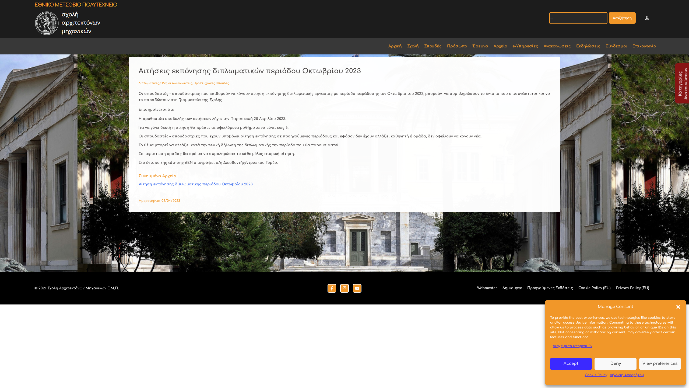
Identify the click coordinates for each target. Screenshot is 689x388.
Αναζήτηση (622, 18)
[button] (678, 307)
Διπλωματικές (149, 83)
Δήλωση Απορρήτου (627, 375)
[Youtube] (357, 288)
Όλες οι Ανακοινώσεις (176, 83)
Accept (571, 363)
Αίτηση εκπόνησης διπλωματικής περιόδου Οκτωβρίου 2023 (196, 184)
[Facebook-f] (332, 288)
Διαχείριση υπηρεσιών (572, 346)
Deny (615, 363)
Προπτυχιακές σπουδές (211, 83)
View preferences (659, 363)
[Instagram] (344, 288)
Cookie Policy (596, 375)
